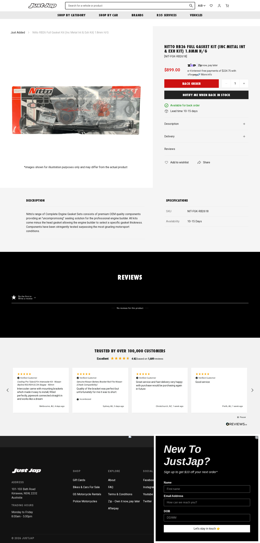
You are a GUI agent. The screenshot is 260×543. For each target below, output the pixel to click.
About (111, 480)
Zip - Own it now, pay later (124, 501)
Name (168, 482)
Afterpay (113, 508)
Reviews (169, 149)
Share (206, 162)
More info (206, 74)
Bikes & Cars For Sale (86, 487)
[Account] (219, 5)
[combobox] (130, 5)
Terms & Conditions (120, 494)
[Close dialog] (257, 437)
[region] (130, 390)
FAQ (110, 487)
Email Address (173, 496)
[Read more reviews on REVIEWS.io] (236, 424)
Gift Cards (79, 480)
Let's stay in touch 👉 (207, 528)
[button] (8, 390)
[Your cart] (227, 5)
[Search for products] (191, 5)
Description (171, 123)
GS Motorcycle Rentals (87, 494)
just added (18, 32)
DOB (167, 511)
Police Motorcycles (85, 501)
